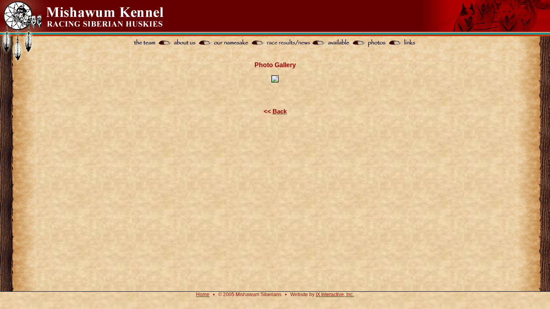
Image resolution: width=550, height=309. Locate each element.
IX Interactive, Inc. (335, 294)
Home (202, 294)
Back (280, 111)
